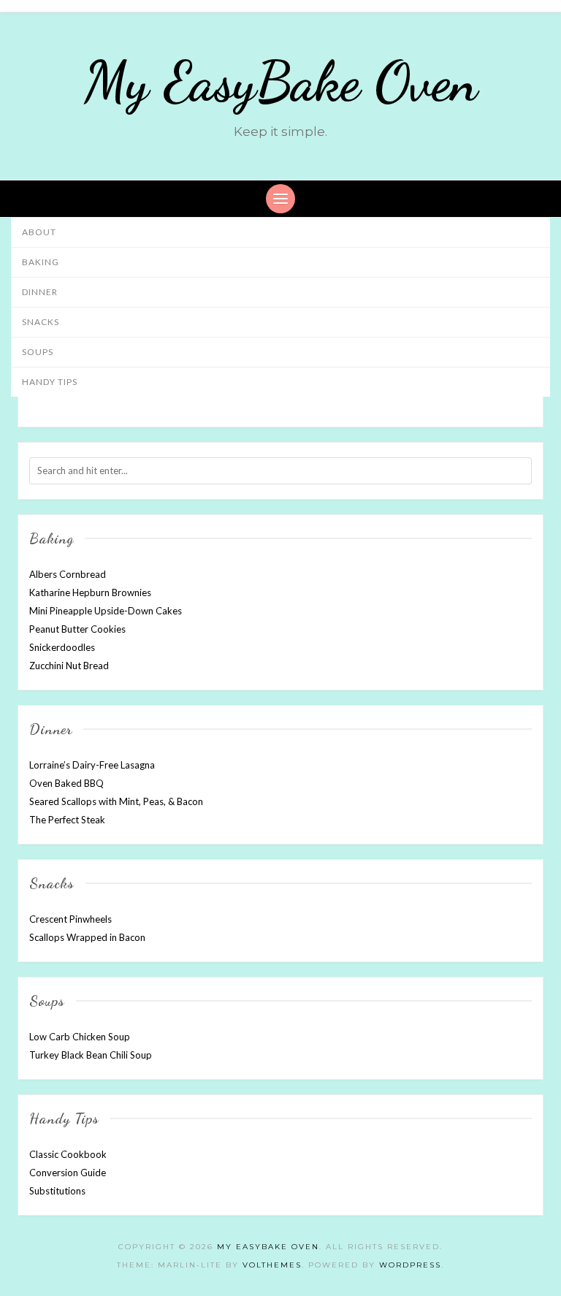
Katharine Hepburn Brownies (90, 592)
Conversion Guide (67, 1172)
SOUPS (37, 351)
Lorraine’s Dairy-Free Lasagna (92, 765)
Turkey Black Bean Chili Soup (90, 1055)
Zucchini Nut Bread (69, 665)
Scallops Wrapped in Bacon (87, 937)
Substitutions (57, 1191)
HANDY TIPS (49, 381)
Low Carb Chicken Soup (79, 1036)
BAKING (40, 261)
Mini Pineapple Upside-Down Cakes (105, 611)
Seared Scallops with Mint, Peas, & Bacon (116, 801)
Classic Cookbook (68, 1154)
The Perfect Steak (67, 820)
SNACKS (40, 321)
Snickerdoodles (62, 647)
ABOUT (39, 231)
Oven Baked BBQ (66, 783)
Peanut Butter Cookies (77, 629)
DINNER (40, 291)
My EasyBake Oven (281, 82)
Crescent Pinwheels (70, 919)
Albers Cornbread (67, 574)
